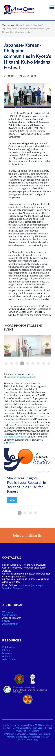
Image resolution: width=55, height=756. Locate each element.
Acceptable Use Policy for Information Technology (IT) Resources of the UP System (28, 737)
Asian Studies (9, 659)
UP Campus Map (25, 725)
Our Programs (9, 614)
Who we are (8, 612)
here (11, 424)
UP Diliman (9, 734)
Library (6, 650)
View (12, 500)
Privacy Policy (32, 740)
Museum (7, 653)
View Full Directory (12, 588)
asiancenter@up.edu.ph (30, 585)
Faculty (6, 620)
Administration (10, 623)
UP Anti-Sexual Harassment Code (27, 728)
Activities (7, 656)
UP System (22, 734)
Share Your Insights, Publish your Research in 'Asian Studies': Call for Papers (26, 484)
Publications (8, 647)
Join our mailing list (27, 535)
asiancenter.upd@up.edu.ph (20, 376)
